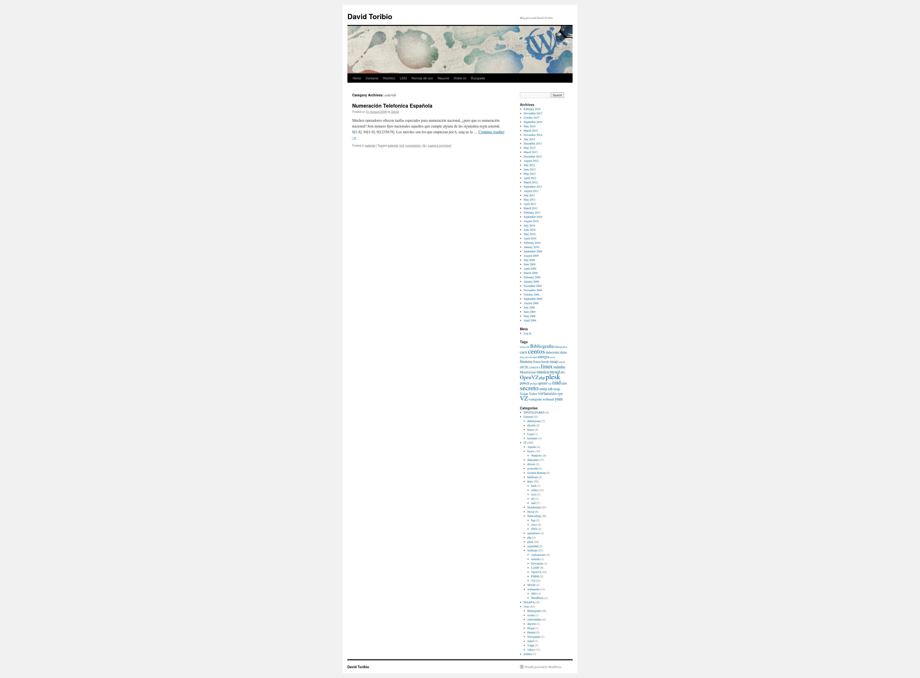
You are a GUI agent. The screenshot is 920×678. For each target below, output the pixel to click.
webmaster (533, 589)
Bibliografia (542, 346)
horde (545, 361)
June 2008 (529, 311)
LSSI (403, 78)
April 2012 (530, 178)
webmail (548, 399)
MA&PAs (529, 602)
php (542, 377)
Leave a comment (439, 145)
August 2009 (531, 255)
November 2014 (533, 135)
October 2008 (531, 294)
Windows (536, 455)
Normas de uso (422, 78)
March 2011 (531, 208)
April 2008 (530, 320)
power (524, 383)
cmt (401, 145)
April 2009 (530, 268)
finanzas (526, 361)
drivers (531, 464)
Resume (443, 78)
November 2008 (533, 290)
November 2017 (533, 113)
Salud (530, 641)
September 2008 (533, 299)
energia (543, 356)
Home (357, 78)
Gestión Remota (536, 473)
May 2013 (529, 148)
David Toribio (369, 16)
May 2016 (529, 126)
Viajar (524, 393)
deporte (531, 624)
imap (554, 361)
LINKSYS (534, 367)
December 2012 (533, 156)
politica (528, 654)
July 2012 (529, 165)
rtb (424, 145)
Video (533, 393)
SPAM (531, 585)
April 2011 (530, 204)
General (528, 416)
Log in (527, 333)
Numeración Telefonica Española (392, 105)
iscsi (533, 494)
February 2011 (532, 212)
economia (532, 468)
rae (550, 383)
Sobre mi (460, 78)
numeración (413, 145)
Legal (530, 434)
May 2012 (529, 173)
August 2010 (531, 221)
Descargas (537, 563)
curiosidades (534, 619)
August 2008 (531, 303)
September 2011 (533, 186)
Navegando (533, 636)
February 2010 (532, 242)
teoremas (532, 438)
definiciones (534, 421)
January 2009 (531, 281)
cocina (531, 615)
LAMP (535, 567)
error (552, 357)
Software (532, 550)
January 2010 (531, 247)
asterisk (370, 145)
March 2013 (531, 152)
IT (525, 442)
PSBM (535, 576)
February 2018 (532, 109)
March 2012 (531, 182)
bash (533, 485)
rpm (564, 383)
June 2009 (529, 264)
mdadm (559, 367)
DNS (534, 529)
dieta (563, 352)
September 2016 (533, 122)
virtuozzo (547, 393)
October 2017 (531, 117)
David (395, 112)
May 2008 (529, 316)
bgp (533, 520)
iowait (561, 362)
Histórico (389, 78)
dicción (531, 425)
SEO (534, 593)
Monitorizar (528, 372)
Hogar (531, 628)
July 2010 (529, 225)
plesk (553, 376)
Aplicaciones (538, 554)
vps (560, 393)
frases (537, 361)
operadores (533, 533)
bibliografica (560, 346)
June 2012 (529, 169)
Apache (531, 447)
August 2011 (531, 191)
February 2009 (532, 277)
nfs (563, 372)
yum (559, 399)
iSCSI (524, 367)
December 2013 (533, 143)
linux (547, 366)
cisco (534, 524)
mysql (530, 511)
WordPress (537, 598)
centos (536, 351)
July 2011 (529, 195)
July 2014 (529, 139)
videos (531, 649)
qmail (542, 383)
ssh (550, 388)
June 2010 (529, 230)
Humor (531, 632)
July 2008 (529, 307)
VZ (524, 398)
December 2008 (533, 286)
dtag (522, 357)
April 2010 (530, 238)
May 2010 (529, 234)
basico (531, 451)
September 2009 (533, 251)
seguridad (532, 546)
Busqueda (478, 78)
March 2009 (531, 273)
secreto (529, 387)
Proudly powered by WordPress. (543, 667)
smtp (543, 388)
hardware (532, 477)
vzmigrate (535, 399)
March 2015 (531, 130)
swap (556, 389)
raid (556, 382)
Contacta (372, 78)
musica (543, 372)
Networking (534, 516)
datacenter (552, 352)
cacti (523, 352)
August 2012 (531, 160)
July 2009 (529, 260)
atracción (524, 346)
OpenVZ (529, 377)
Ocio (526, 606)
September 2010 (533, 217)
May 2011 (529, 199)
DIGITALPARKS (534, 412)
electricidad (531, 357)
